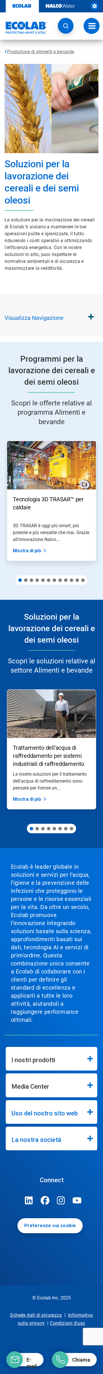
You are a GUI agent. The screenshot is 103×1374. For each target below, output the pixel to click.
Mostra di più (27, 550)
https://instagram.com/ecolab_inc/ (61, 1200)
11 (77, 580)
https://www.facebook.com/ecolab (45, 1200)
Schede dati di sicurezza (36, 1315)
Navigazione (34, 317)
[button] (66, 26)
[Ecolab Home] (23, 27)
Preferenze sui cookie (50, 1225)
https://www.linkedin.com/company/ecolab (29, 1200)
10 (71, 580)
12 (83, 580)
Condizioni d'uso (67, 1323)
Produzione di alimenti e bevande (40, 51)
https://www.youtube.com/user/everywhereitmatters (77, 1200)
